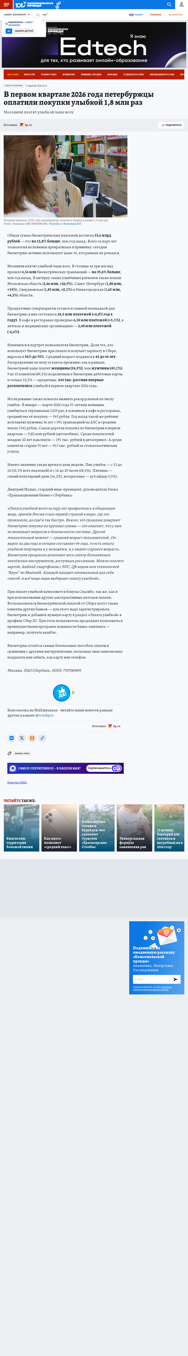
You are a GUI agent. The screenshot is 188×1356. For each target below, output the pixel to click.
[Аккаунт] (181, 4)
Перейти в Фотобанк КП (65, 223)
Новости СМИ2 (17, 783)
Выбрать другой (24, 31)
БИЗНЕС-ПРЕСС (22, 753)
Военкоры (69, 74)
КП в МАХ (112, 74)
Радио (138, 14)
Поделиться (173, 125)
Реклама (155, 14)
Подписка (175, 14)
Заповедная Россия (162, 74)
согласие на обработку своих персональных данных (152, 988)
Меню (6, 4)
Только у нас (49, 74)
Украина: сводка (91, 74)
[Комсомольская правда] (34, 4)
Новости (29, 74)
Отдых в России (133, 74)
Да (9, 31)
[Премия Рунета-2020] (57, 4)
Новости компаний (13, 86)
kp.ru (28, 125)
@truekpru (44, 715)
